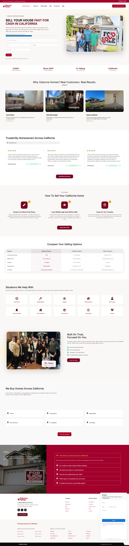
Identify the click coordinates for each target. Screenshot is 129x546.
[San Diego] (87, 422)
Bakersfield (92, 413)
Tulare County (38, 536)
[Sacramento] (48, 413)
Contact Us (57, 6)
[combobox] (32, 40)
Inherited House (88, 302)
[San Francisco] (8, 422)
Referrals (67, 508)
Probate (64, 302)
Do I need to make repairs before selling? (73, 465)
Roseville (88, 535)
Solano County (38, 534)
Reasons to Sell (92, 506)
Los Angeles (53, 422)
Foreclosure (17, 302)
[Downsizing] (88, 310)
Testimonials (43, 6)
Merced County (38, 531)
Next (8, 55)
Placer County (20, 534)
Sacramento (53, 413)
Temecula (70, 538)
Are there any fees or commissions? (71, 470)
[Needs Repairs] (40, 298)
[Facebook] (18, 510)
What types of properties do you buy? (72, 479)
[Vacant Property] (16, 310)
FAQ (50, 6)
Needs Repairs (40, 302)
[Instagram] (22, 510)
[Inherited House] (88, 298)
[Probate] (64, 298)
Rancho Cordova (72, 535)
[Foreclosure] (16, 298)
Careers (66, 511)
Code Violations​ (40, 313)
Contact (90, 511)
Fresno (12, 413)
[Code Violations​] (40, 310)
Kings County (20, 531)
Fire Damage (64, 313)
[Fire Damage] (64, 310)
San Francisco (14, 422)
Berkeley (52, 531)
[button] (88, 455)
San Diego (92, 422)
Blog (63, 6)
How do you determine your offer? (71, 474)
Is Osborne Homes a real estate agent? (72, 483)
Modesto (88, 533)
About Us (35, 6)
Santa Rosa (52, 538)
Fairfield (70, 533)
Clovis (69, 531)
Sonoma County (20, 536)
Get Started (91, 502)
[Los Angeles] (48, 422)
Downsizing (88, 313)
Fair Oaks (52, 533)
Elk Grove (88, 531)
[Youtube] (25, 510)
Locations (91, 504)
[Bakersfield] (87, 413)
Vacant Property (17, 313)
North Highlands (54, 535)
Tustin (87, 538)
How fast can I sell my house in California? (73, 455)
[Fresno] (8, 413)
